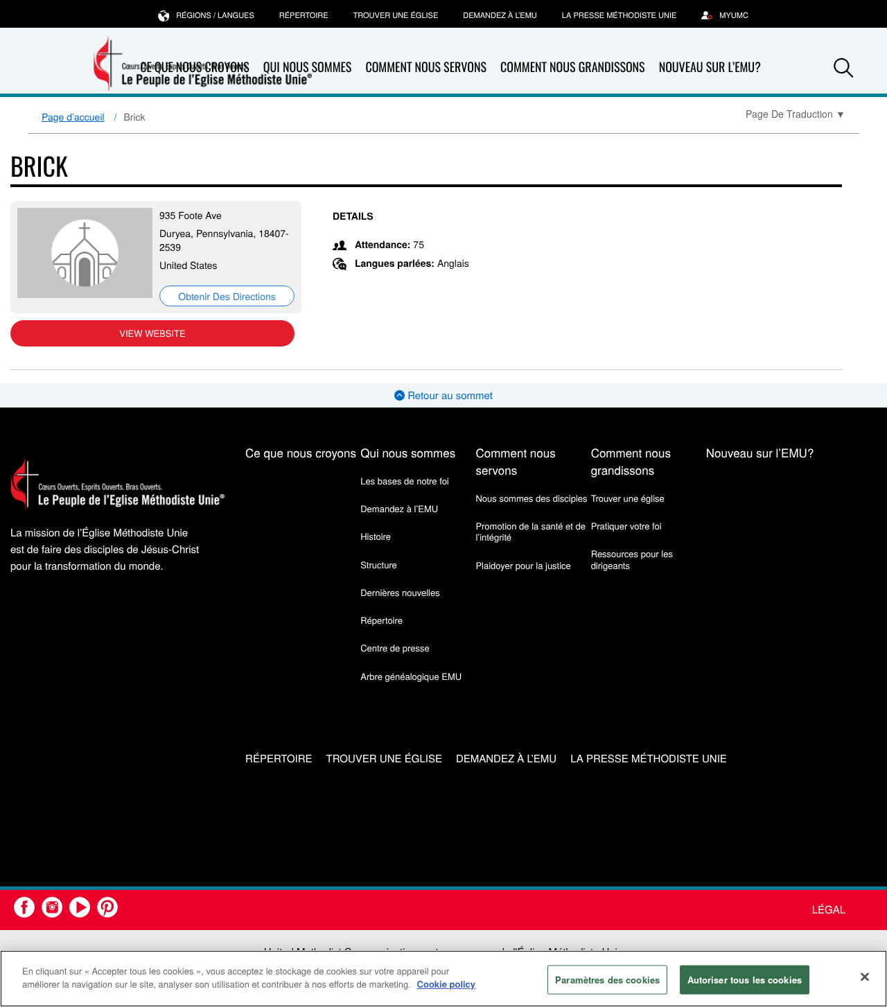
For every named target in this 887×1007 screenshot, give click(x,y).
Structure (378, 564)
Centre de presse (394, 647)
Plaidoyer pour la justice (522, 565)
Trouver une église (396, 15)
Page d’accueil (73, 116)
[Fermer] (865, 976)
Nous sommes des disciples (531, 498)
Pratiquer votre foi (626, 525)
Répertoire (303, 15)
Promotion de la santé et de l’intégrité (530, 531)
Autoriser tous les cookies (744, 979)
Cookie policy (446, 983)
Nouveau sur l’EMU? (710, 67)
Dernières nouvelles (399, 592)
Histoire (375, 536)
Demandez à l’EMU (500, 15)
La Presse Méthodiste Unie (619, 15)
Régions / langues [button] (215, 15)
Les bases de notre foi (404, 480)
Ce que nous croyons (300, 452)
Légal (828, 909)
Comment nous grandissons (572, 67)
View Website (152, 333)
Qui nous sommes (407, 452)
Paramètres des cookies (607, 979)
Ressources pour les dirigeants (632, 559)
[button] (843, 68)
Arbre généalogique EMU (411, 676)
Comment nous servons (425, 67)
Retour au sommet (449, 395)
